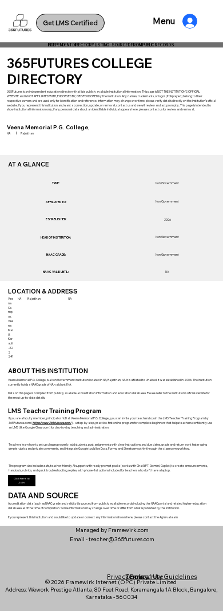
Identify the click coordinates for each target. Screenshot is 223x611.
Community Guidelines (161, 577)
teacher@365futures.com (121, 539)
